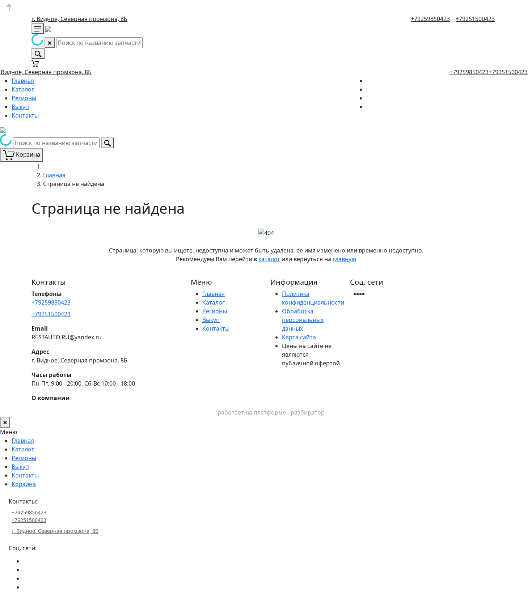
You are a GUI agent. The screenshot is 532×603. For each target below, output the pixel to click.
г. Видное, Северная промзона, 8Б (79, 19)
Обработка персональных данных (303, 319)
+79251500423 (475, 19)
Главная (23, 81)
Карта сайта (299, 337)
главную (344, 259)
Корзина (24, 484)
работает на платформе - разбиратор (271, 412)
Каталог (23, 89)
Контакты (25, 115)
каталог (269, 259)
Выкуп (20, 107)
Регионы (24, 98)
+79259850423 (430, 19)
